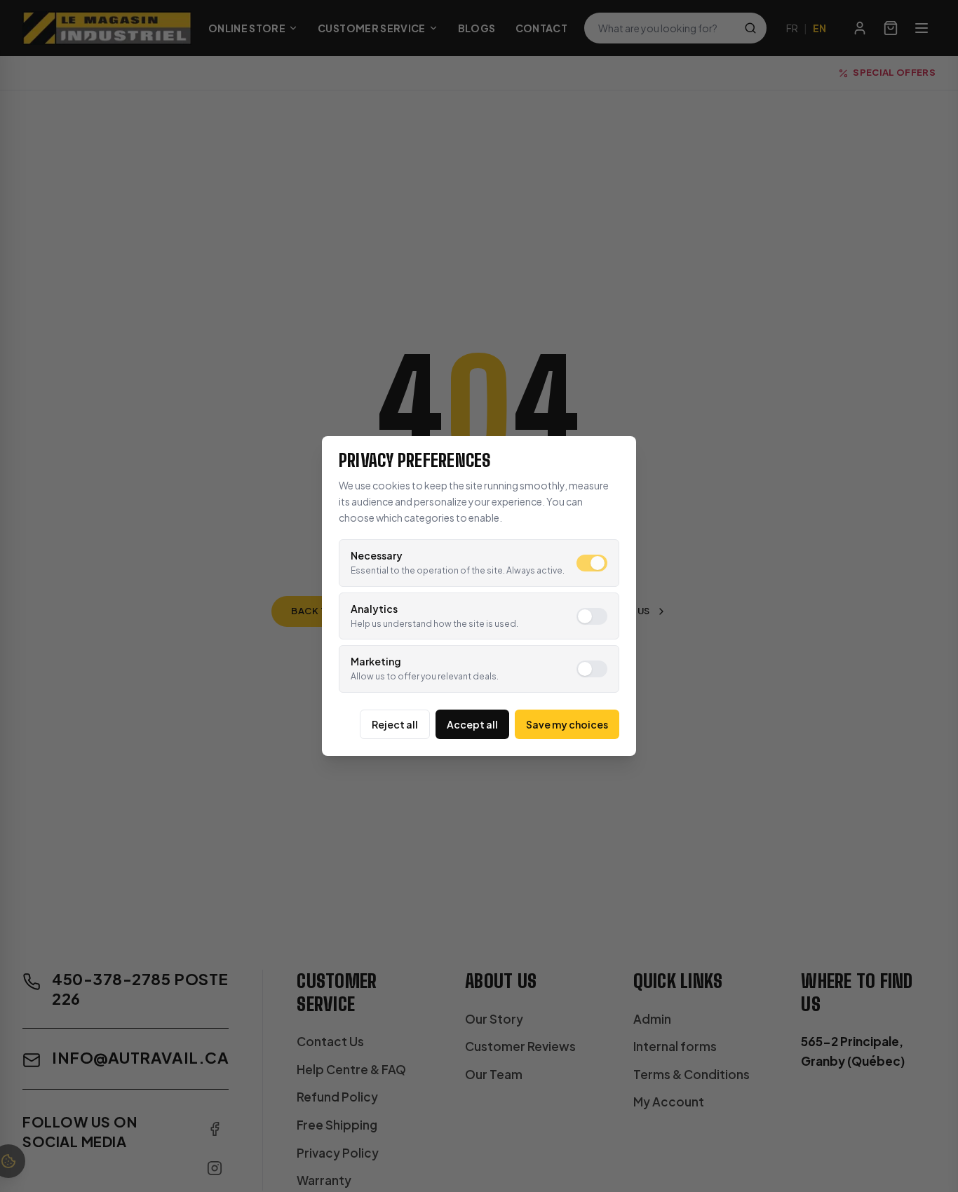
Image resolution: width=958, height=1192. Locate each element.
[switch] (591, 563)
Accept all (472, 724)
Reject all (395, 724)
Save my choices (567, 724)
